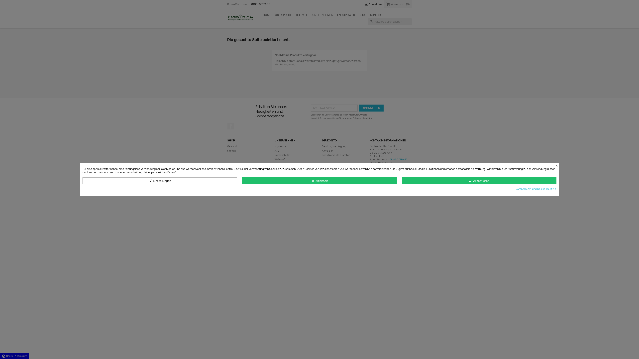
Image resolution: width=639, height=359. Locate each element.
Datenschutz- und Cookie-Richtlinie (536, 188)
